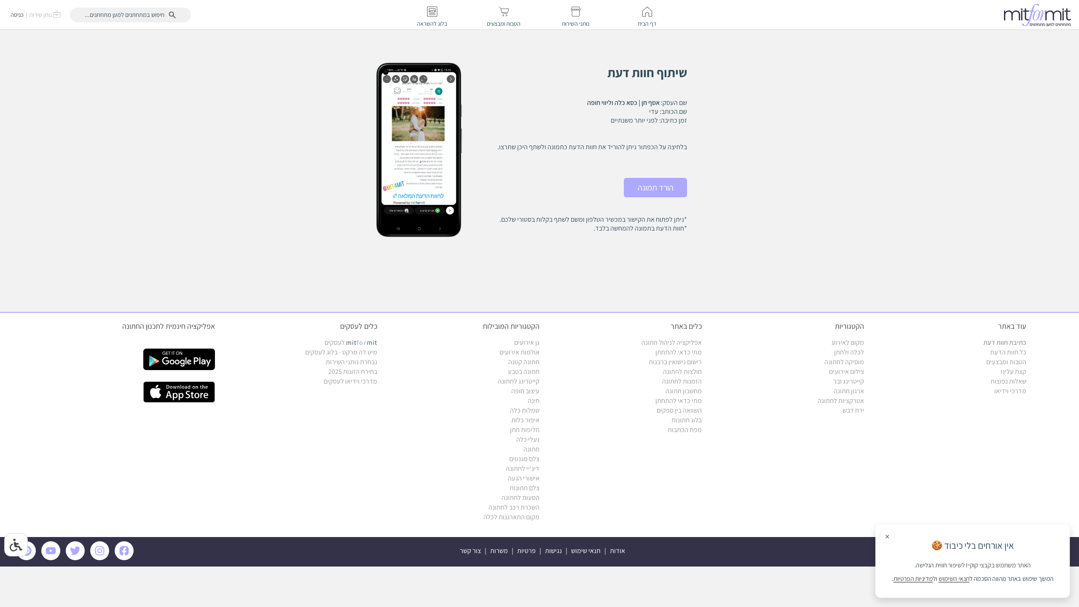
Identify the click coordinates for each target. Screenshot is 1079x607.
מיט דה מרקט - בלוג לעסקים (341, 352)
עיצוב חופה (525, 391)
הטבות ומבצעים (1006, 361)
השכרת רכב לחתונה (514, 507)
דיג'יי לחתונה (523, 468)
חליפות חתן (525, 429)
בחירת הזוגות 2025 (352, 371)
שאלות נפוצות (1008, 381)
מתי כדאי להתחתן (678, 352)
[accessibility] (16, 544)
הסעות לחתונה (521, 497)
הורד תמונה (656, 187)
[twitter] (76, 557)
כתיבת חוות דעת (1004, 342)
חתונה (531, 449)
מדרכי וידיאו (1010, 391)
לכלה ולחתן (849, 352)
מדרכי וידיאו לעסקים (350, 381)
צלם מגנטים (524, 458)
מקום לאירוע (848, 342)
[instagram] (101, 557)
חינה (534, 400)
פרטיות (526, 550)
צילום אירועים (846, 371)
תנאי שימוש (586, 550)
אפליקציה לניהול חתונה (671, 342)
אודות (617, 550)
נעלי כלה (528, 439)
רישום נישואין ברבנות (675, 361)
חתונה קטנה (524, 361)
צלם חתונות (525, 487)
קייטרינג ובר (848, 381)
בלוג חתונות (686, 420)
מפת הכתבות (685, 429)
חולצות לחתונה (682, 371)
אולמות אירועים (519, 352)
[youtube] (52, 557)
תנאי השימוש (954, 579)
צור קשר (470, 550)
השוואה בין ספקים (679, 410)
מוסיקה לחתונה (844, 361)
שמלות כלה (525, 410)
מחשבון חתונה (684, 391)
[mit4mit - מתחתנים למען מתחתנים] (1040, 15)
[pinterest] (28, 557)
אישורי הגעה (524, 478)
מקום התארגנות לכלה (511, 517)
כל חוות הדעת (1008, 352)
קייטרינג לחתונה (519, 381)
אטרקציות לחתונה (841, 400)
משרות (499, 550)
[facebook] (125, 557)
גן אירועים (527, 342)
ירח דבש (853, 410)
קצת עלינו (1013, 371)
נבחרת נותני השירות (351, 361)
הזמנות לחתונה (682, 381)
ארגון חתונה (849, 391)
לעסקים (351, 342)
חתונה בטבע (524, 371)
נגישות (553, 550)
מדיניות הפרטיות (913, 579)
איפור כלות (525, 420)
